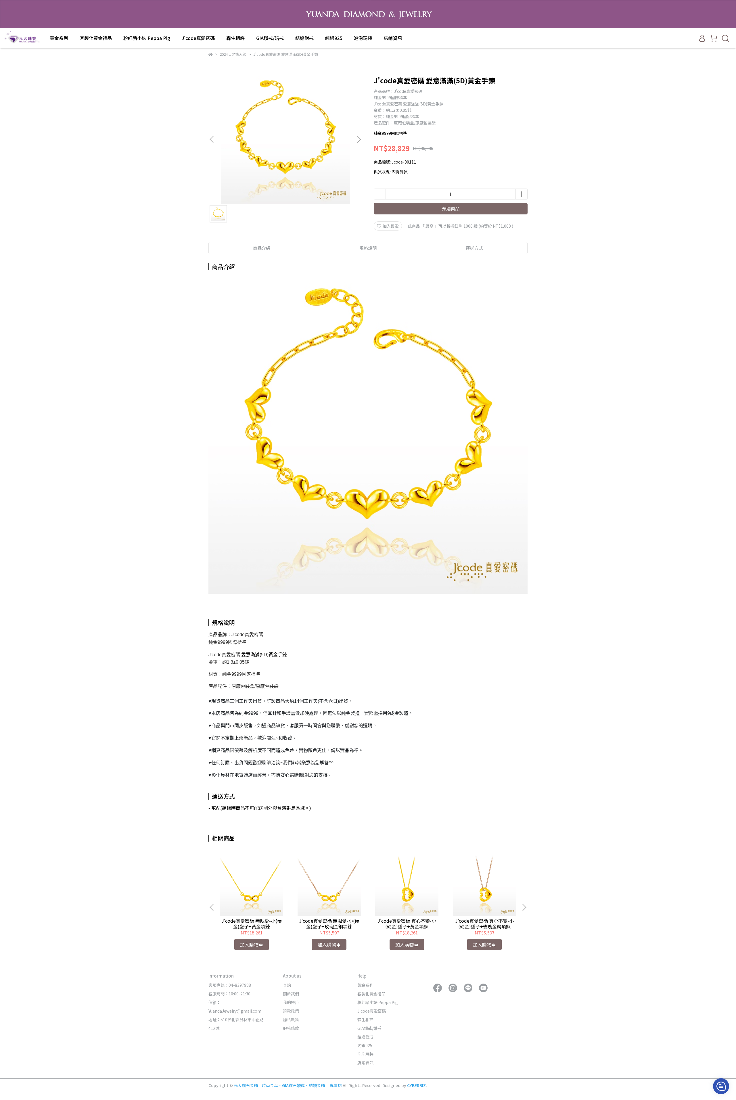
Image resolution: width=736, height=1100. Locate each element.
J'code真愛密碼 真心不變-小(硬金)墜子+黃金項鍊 (406, 923)
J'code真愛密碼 (198, 38)
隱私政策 (291, 1019)
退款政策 (291, 1011)
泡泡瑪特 (363, 38)
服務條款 (291, 1028)
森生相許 (235, 38)
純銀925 (333, 38)
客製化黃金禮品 (96, 38)
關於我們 (291, 994)
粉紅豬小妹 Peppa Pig (146, 38)
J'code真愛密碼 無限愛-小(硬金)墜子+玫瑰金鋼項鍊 (329, 923)
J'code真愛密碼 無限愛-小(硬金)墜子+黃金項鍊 (251, 923)
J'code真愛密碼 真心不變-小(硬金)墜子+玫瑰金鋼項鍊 (484, 923)
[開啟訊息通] (721, 1086)
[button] (358, 139)
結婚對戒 (304, 38)
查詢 (287, 985)
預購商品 (450, 209)
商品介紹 (261, 248)
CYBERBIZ (416, 1085)
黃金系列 (59, 38)
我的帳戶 (291, 1002)
